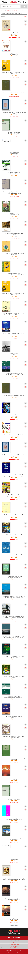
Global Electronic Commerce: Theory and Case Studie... (14, 474)
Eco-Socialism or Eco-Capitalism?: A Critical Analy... (14, 656)
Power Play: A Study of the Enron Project (14, 917)
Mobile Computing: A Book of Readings (14, 716)
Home (4, 10)
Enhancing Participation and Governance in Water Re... (14, 596)
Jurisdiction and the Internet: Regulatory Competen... (14, 616)
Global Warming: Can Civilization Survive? (14, 778)
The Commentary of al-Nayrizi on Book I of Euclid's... (14, 92)
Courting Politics (14, 53)
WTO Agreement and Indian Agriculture (14, 576)
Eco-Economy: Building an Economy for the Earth (14, 253)
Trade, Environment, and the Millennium (14, 373)
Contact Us (16, 940)
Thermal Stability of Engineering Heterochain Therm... (14, 191)
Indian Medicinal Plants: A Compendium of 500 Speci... (14, 313)
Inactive (12, 10)
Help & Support (14, 946)
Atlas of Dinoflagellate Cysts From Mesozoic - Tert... (14, 514)
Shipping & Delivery (14, 944)
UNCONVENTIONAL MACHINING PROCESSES (14, 233)
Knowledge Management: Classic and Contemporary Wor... (14, 877)
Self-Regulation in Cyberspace (14, 132)
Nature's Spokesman (14, 353)
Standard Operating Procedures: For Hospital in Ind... (14, 333)
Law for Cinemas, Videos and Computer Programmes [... (14, 72)
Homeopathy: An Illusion (14, 152)
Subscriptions (14, 938)
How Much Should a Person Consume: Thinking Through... (14, 434)
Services (14, 942)
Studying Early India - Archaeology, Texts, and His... (14, 897)
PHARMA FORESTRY (14, 213)
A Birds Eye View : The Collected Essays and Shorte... (14, 736)
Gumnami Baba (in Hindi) (14, 32)
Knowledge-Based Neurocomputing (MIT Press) (14, 818)
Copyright (9, 952)
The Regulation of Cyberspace (14, 172)
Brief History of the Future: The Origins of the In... (14, 534)
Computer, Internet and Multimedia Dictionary (14, 676)
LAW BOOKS (8, 10)
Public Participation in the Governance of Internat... (14, 636)
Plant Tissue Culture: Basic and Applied (14, 494)
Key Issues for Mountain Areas (14, 696)
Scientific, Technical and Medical (19, 10)
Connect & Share (14, 948)
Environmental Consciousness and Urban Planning (14, 758)
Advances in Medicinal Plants (14, 273)
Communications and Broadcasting (14, 414)
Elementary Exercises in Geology (14, 837)
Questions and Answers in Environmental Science (14, 554)
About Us (11, 940)
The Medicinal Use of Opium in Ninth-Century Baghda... (14, 112)
